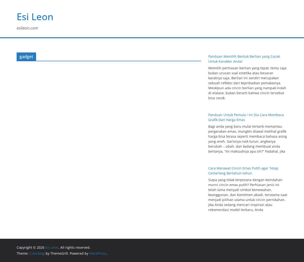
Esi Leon (35, 16)
